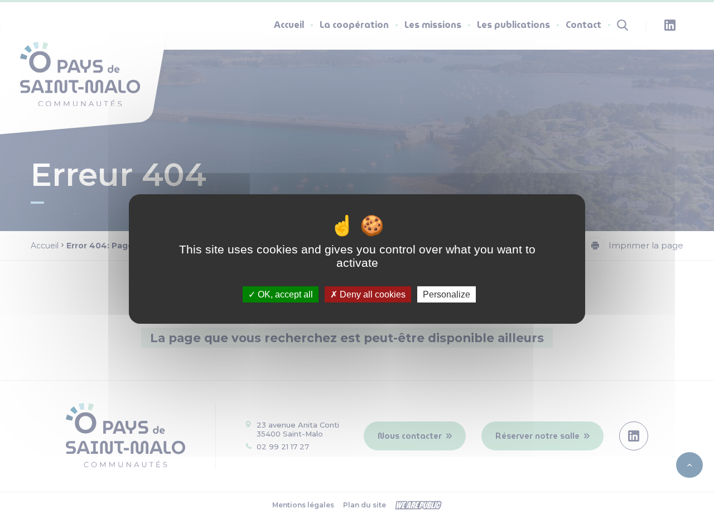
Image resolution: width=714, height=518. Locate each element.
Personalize (446, 294)
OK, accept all (284, 294)
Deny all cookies (371, 294)
